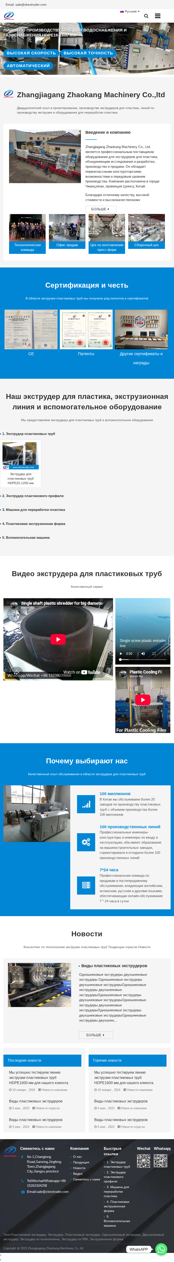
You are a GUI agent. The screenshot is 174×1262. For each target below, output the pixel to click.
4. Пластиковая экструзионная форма (33, 524)
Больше (98, 209)
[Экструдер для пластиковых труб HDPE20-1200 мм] (20, 455)
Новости (86, 934)
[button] (90, 68)
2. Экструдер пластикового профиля (33, 496)
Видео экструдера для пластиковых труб (87, 574)
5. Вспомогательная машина (26, 537)
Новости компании (54, 1090)
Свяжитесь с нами (85, 1179)
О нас (76, 1156)
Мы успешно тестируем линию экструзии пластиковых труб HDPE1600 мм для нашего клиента (38, 1077)
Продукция (79, 1162)
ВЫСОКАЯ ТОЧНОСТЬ (88, 53)
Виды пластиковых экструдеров (114, 965)
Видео (76, 1173)
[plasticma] (8, 15)
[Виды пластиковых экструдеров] (39, 985)
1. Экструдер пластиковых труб (28, 434)
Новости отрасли (48, 1108)
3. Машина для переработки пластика (33, 510)
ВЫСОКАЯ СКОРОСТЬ (31, 53)
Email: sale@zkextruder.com (26, 4)
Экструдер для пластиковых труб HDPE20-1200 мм (20, 478)
